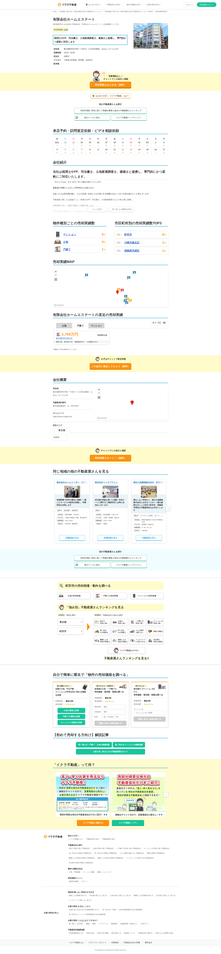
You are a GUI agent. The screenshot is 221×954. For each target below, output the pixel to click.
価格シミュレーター (104, 872)
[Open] (125, 706)
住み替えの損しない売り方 (166, 895)
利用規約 (115, 943)
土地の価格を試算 (71, 710)
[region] (110, 288)
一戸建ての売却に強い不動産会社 (129, 848)
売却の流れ (90, 933)
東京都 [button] (63, 622)
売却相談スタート (207, 5)
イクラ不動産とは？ (76, 839)
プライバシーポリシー (97, 943)
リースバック (103, 924)
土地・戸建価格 (74, 872)
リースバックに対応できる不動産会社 (140, 858)
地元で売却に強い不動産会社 (79, 848)
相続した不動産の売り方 (78, 895)
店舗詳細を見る (72, 538)
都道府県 (98, 707)
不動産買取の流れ (108, 839)
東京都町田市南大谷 (64, 338)
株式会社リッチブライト (106, 482)
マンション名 (138, 709)
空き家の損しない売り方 (98, 895)
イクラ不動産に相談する (93, 823)
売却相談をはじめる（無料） (110, 84)
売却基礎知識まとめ (76, 933)
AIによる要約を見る (123, 209)
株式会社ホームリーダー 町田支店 (73, 482)
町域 (96, 717)
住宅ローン (145, 924)
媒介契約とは (116, 933)
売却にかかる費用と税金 (164, 933)
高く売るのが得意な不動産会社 (80, 853)
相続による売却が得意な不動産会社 (110, 858)
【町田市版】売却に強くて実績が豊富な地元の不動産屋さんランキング (110, 111)
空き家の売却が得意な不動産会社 (81, 863)
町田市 (128, 234)
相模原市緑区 (132, 250)
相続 (94, 924)
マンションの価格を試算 (71, 722)
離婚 (88, 924)
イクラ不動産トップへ (128, 823)
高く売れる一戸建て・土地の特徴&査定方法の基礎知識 (122, 910)
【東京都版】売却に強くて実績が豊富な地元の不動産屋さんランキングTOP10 (128, 11)
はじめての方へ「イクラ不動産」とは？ (112, 96)
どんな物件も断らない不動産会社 (132, 853)
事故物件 (114, 924)
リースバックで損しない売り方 (80, 900)
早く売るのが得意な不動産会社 (105, 853)
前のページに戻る (92, 118)
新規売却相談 (74, 881)
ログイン (189, 5)
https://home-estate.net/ (62, 417)
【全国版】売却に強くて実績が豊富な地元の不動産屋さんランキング (80, 11)
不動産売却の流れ (92, 839)
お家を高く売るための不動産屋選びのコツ (110, 752)
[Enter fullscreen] (55, 279)
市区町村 (98, 712)
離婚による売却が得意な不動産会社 (82, 858)
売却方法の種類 (103, 933)
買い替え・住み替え (76, 924)
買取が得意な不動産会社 (156, 853)
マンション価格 (88, 872)
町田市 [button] (63, 631)
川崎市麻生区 (132, 242)
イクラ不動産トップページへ (128, 118)
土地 (65, 241)
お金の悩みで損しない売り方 (120, 895)
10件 (66, 30)
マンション (69, 234)
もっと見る (97, 209)
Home (55, 11)
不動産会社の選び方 (145, 933)
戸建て (67, 249)
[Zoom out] (55, 275)
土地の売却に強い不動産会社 (103, 848)
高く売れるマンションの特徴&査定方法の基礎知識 (87, 914)
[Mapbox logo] (59, 305)
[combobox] (114, 707)
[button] (122, 291)
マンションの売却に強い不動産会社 (156, 848)
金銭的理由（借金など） (129, 924)
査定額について (129, 933)
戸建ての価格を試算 (71, 716)
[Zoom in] (55, 271)
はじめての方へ (94, 5)
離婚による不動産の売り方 (143, 895)
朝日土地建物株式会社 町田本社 (148, 482)
